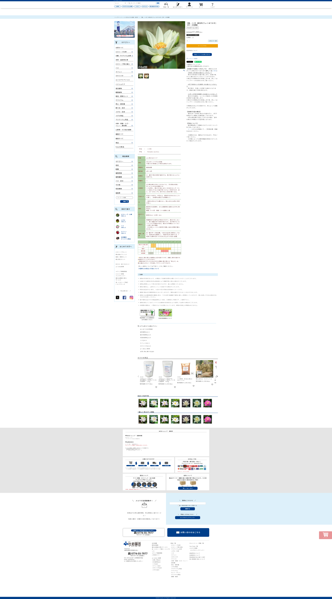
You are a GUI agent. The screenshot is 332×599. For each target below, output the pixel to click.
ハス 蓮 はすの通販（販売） (131, 17)
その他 (118, 185)
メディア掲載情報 (121, 271)
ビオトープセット (121, 252)
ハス (137, 6)
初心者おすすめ (154, 6)
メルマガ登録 (193, 548)
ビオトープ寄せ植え (123, 64)
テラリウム (120, 100)
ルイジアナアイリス (123, 80)
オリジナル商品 (176, 574)
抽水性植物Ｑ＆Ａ (145, 335)
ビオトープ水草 (121, 52)
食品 (117, 143)
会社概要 (154, 543)
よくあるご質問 (145, 349)
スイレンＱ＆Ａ (145, 343)
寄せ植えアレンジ (121, 254)
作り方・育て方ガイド (123, 264)
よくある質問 (120, 266)
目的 (117, 165)
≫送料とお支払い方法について (149, 269)
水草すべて (120, 48)
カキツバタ (120, 76)
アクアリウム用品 (122, 120)
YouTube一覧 (194, 546)
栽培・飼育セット (122, 96)
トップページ (118, 17)
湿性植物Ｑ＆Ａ (145, 332)
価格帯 (118, 193)
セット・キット (176, 572)
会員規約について (195, 555)
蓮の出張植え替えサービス (160, 547)
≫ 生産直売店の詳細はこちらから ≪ (133, 450)
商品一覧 (173, 543)
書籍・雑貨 (174, 576)
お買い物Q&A (157, 560)
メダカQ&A (156, 570)
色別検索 (119, 189)
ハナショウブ (120, 84)
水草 (117, 6)
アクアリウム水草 (127, 6)
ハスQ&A (155, 564)
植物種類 (119, 177)
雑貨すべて (120, 139)
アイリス (174, 559)
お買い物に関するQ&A (147, 351)
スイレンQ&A (157, 566)
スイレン (144, 6)
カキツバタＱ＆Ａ (145, 346)
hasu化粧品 (120, 147)
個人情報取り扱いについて (197, 559)
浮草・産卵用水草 (122, 60)
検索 (158, 3)
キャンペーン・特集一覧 (197, 543)
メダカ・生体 (120, 112)
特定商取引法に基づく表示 (197, 557)
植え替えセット (120, 259)
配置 (117, 169)
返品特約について (192, 50)
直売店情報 (155, 545)
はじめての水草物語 (146, 329)
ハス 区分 (120, 181)
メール (190, 129)
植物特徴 (119, 173)
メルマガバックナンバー (197, 550)
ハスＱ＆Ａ (143, 340)
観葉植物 (119, 92)
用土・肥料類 (120, 104)
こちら (214, 71)
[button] (138, 376)
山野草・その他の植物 (123, 130)
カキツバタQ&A (157, 568)
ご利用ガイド (156, 555)
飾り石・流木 (120, 108)
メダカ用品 (120, 116)
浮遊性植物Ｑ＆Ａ (145, 337)
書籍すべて (120, 134)
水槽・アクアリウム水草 (123, 56)
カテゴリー (120, 161)
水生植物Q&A (157, 562)
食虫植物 (119, 88)
